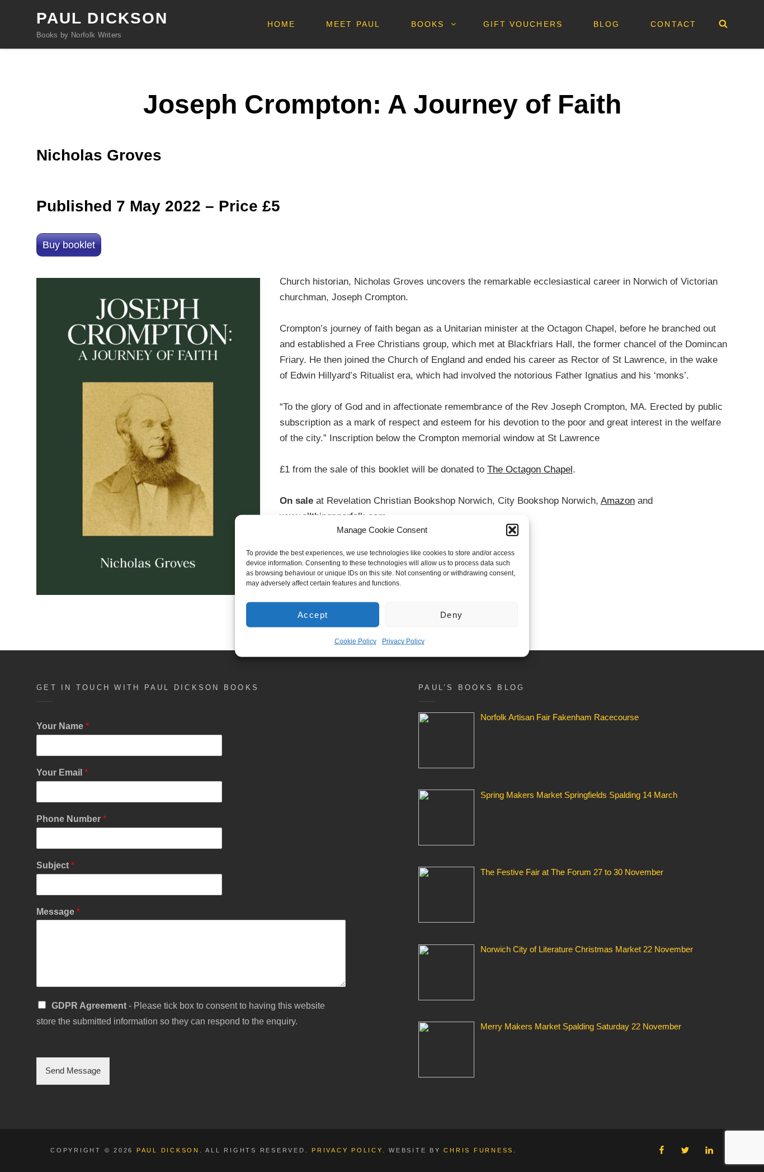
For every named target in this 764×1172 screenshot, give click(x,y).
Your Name (62, 726)
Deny (451, 615)
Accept (313, 615)
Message (58, 911)
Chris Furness (478, 1150)
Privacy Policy (403, 641)
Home (281, 24)
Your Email (62, 772)
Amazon (618, 500)
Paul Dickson (102, 18)
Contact (673, 24)
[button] (512, 530)
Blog (606, 24)
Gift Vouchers (523, 24)
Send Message (73, 1070)
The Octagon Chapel (530, 469)
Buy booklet (69, 245)
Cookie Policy (355, 641)
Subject (55, 865)
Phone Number (71, 819)
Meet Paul (353, 24)
